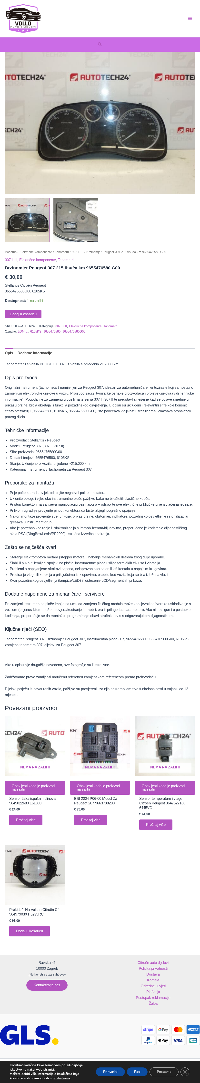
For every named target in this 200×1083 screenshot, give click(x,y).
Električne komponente (36, 252)
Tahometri (62, 252)
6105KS (35, 331)
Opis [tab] (9, 353)
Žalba (153, 1003)
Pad (137, 1071)
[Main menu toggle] (190, 18)
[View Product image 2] (75, 220)
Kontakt (153, 980)
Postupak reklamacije (153, 998)
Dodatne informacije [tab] (35, 353)
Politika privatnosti (153, 968)
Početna (11, 252)
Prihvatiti (110, 1071)
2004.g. (23, 331)
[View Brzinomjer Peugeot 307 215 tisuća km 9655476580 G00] (27, 220)
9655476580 (51, 331)
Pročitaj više (26, 820)
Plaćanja (153, 992)
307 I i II (77, 252)
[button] (100, 44)
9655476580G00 (73, 331)
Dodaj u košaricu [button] (29, 931)
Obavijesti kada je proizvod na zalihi (33, 788)
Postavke (164, 1071)
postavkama (61, 1078)
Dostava (153, 974)
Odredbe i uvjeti (153, 986)
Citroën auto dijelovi (153, 963)
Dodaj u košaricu (23, 314)
